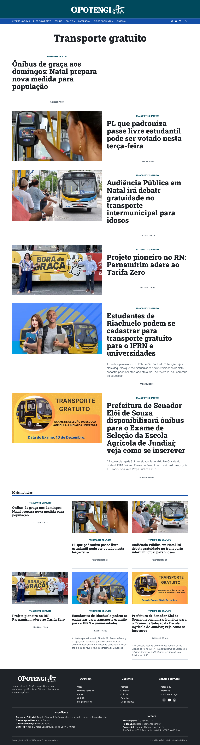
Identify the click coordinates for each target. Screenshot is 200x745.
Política (124, 687)
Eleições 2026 (127, 701)
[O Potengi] (98, 9)
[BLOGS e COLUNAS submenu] (112, 21)
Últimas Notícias (85, 690)
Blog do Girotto (85, 701)
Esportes (125, 698)
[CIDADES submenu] (125, 21)
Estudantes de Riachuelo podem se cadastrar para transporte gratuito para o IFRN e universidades (141, 334)
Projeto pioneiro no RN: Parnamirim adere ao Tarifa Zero (146, 264)
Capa (79, 687)
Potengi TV (165, 687)
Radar (80, 694)
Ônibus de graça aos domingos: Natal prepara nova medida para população (54, 75)
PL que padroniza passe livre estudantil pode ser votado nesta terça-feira (144, 134)
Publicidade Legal (169, 694)
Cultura (124, 694)
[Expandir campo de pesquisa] (185, 21)
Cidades (124, 690)
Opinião (81, 698)
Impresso (165, 690)
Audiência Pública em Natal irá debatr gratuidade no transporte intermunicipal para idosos (144, 201)
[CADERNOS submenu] (89, 21)
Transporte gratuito (57, 56)
